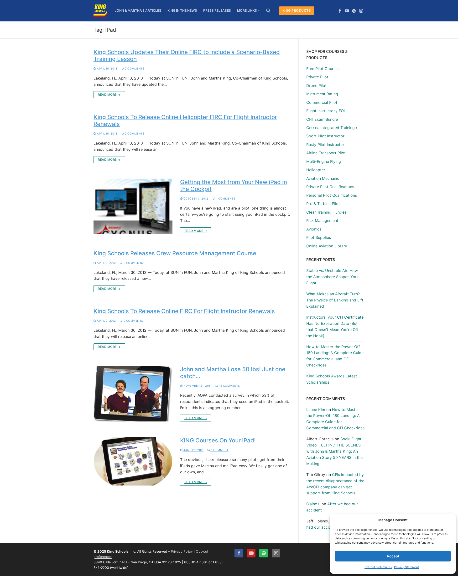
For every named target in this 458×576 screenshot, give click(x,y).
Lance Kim (315, 409)
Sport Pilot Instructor (325, 136)
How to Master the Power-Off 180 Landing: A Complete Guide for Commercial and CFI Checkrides (335, 356)
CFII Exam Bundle (322, 119)
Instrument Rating (322, 93)
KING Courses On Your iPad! (218, 440)
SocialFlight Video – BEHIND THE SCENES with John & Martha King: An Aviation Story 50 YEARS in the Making (334, 451)
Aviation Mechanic (322, 178)
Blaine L (313, 503)
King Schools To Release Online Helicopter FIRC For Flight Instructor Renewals (185, 120)
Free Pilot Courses (322, 68)
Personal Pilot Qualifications (331, 195)
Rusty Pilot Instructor (325, 144)
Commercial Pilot (321, 102)
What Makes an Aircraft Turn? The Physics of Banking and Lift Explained (334, 300)
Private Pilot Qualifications (330, 186)
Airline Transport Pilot (326, 152)
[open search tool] (268, 11)
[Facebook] (340, 11)
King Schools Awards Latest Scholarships (331, 379)
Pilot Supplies (318, 237)
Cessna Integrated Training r (331, 127)
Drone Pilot (316, 85)
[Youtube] (346, 11)
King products (296, 10)
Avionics (313, 229)
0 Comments (134, 68)
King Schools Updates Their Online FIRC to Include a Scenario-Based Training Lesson (187, 55)
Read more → (109, 94)
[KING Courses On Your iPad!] (133, 461)
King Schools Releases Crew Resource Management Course (175, 253)
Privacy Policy (182, 551)
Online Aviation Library (326, 246)
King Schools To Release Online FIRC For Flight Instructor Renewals (184, 311)
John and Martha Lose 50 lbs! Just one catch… (232, 373)
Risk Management (322, 220)
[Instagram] (361, 11)
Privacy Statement (406, 567)
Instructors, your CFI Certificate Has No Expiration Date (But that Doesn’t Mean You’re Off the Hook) (335, 326)
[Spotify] (354, 11)
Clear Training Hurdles (326, 212)
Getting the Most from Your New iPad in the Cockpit (233, 185)
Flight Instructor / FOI (325, 110)
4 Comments (225, 198)
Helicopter (315, 169)
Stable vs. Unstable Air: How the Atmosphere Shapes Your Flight (332, 276)
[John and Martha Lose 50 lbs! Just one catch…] (133, 393)
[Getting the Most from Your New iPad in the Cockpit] (133, 206)
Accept (393, 556)
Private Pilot (317, 77)
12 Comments (229, 385)
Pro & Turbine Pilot (323, 203)
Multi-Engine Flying (323, 161)
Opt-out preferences (378, 567)
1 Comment (219, 450)
